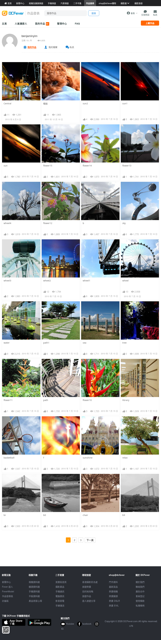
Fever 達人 (7, 586)
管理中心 (62, 23)
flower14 (87, 165)
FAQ (77, 23)
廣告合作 (140, 591)
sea (84, 342)
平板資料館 (34, 596)
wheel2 (47, 280)
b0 (44, 515)
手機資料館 (34, 591)
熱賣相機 (113, 591)
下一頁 (90, 540)
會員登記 (140, 596)
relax (125, 457)
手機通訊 (60, 591)
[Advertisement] (80, 559)
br (5, 515)
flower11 (8, 400)
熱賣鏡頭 (113, 596)
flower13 (126, 165)
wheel (125, 280)
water (7, 342)
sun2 (85, 103)
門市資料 (113, 582)
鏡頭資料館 (34, 586)
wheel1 (86, 280)
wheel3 (7, 280)
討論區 (5, 600)
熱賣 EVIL (114, 605)
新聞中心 (6, 582)
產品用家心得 (35, 600)
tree (124, 342)
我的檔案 (53, 47)
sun (6, 165)
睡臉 (45, 103)
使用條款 (140, 600)
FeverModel (8, 591)
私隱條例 (140, 605)
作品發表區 (7, 596)
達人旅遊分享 (88, 600)
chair (85, 515)
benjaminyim (29, 36)
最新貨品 (113, 586)
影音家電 (60, 600)
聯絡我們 (140, 586)
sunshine (87, 457)
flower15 (47, 165)
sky (124, 223)
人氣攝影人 (21, 23)
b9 (123, 515)
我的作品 (42, 23)
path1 (46, 342)
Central (7, 103)
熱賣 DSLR (114, 600)
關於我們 (140, 582)
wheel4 (7, 223)
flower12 (47, 223)
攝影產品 (60, 586)
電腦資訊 (60, 596)
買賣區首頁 (61, 582)
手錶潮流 (60, 605)
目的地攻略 (87, 591)
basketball (9, 457)
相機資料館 (34, 582)
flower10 (87, 400)
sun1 (125, 103)
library (125, 400)
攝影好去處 (90, 582)
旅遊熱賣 (86, 586)
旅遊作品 (86, 596)
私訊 (72, 47)
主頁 (4, 23)
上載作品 (150, 23)
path (45, 400)
